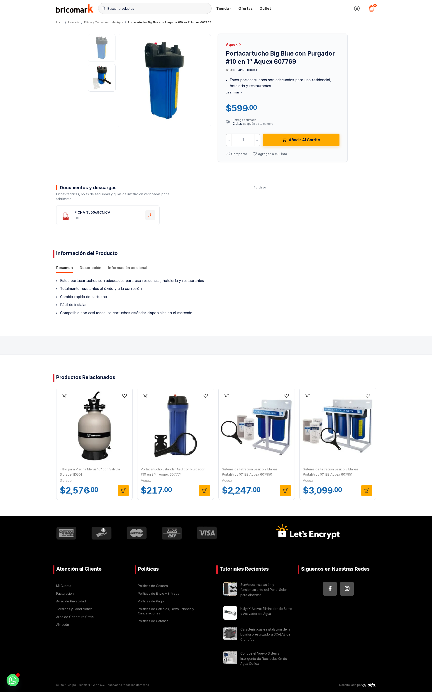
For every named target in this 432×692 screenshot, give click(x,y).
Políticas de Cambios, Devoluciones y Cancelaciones (166, 611)
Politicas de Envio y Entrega (158, 593)
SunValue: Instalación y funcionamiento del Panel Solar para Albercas (263, 590)
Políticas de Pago (151, 601)
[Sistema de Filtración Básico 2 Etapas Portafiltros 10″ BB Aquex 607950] (257, 426)
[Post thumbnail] (230, 590)
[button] (123, 490)
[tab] (64, 268)
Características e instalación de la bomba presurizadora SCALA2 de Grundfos (265, 634)
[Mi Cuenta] (357, 8)
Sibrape (66, 480)
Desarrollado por (350, 685)
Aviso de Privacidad (71, 601)
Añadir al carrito (304, 140)
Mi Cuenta (63, 586)
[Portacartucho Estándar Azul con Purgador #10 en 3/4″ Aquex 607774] (175, 426)
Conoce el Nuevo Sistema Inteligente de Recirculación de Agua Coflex (263, 658)
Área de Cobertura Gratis (75, 617)
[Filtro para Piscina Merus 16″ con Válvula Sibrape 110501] (94, 426)
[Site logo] (75, 8)
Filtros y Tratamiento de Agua (103, 22)
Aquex (232, 44)
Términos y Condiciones (74, 609)
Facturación (65, 593)
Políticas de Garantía (153, 621)
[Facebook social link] (330, 589)
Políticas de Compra (153, 586)
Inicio (59, 22)
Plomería (74, 22)
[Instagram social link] (347, 589)
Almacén (62, 624)
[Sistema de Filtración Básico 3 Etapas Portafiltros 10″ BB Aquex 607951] (338, 426)
